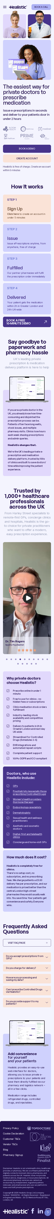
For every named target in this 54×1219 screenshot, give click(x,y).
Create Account (27, 158)
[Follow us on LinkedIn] (40, 1211)
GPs (15, 786)
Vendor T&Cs (10, 1144)
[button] (7, 659)
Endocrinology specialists (27, 807)
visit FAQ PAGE (16, 942)
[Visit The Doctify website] (39, 1128)
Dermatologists (21, 812)
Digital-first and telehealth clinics (27, 835)
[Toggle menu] (5, 7)
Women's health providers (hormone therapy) (27, 801)
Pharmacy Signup (13, 1154)
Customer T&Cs (11, 1138)
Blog (5, 1149)
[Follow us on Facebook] (32, 1211)
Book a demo (27, 148)
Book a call (41, 7)
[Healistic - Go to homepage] (18, 7)
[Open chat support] (47, 1212)
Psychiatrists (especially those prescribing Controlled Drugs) (29, 793)
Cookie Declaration (13, 1133)
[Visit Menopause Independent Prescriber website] (45, 1147)
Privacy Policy (11, 1128)
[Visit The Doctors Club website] (40, 1137)
